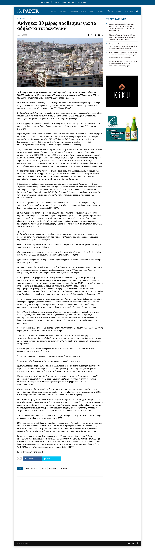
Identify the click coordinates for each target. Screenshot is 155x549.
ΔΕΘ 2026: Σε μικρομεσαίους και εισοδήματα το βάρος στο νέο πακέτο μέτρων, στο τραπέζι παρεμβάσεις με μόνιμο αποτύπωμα (123, 55)
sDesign (118, 11)
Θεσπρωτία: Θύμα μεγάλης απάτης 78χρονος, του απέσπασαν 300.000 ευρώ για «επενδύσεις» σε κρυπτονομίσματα (123, 64)
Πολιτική (53, 11)
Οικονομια (24, 19)
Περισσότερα (128, 11)
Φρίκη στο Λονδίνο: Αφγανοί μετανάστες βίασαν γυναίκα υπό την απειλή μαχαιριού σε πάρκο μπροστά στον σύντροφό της (123, 46)
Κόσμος (92, 11)
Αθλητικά (109, 11)
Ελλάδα (83, 11)
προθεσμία (64, 468)
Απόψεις (100, 11)
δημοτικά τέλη (53, 468)
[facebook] (137, 543)
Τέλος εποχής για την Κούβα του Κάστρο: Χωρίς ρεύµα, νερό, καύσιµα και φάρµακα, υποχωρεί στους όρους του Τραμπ (122, 37)
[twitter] (133, 543)
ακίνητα (44, 468)
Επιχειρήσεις (74, 11)
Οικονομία (62, 11)
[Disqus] (60, 507)
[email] (129, 543)
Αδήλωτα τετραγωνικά (31, 468)
